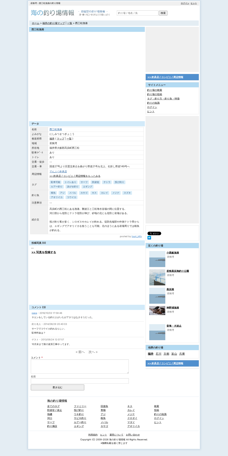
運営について (116, 434)
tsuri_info (137, 236)
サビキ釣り (80, 418)
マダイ (131, 422)
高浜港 (170, 289)
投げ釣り (119, 182)
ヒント (194, 3)
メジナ (115, 192)
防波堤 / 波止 (54, 410)
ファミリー (80, 406)
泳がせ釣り (73, 186)
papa (34, 313)
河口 (49, 418)
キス (94, 192)
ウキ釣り (79, 414)
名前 (33, 376)
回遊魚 (104, 406)
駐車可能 (55, 182)
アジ (62, 192)
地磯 (49, 414)
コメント (36, 357)
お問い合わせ (133, 434)
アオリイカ (57, 197)
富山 (174, 353)
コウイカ (71, 197)
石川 (158, 353)
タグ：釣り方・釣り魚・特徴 (163, 98)
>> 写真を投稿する (44, 252)
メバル (72, 192)
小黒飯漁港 (173, 252)
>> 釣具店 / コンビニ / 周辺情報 (165, 76)
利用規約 (93, 434)
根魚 (53, 192)
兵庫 (182, 353)
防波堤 (95, 182)
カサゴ (84, 192)
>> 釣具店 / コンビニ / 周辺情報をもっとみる (75, 175)
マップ (60, 138)
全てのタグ (53, 406)
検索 (163, 12)
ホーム (35, 23)
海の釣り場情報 (57, 400)
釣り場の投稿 (154, 94)
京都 (166, 353)
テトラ (106, 182)
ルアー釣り (57, 186)
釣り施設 (52, 426)
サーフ (84, 182)
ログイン (185, 3)
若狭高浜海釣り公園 (178, 270)
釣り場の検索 (154, 89)
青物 (103, 410)
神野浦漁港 (173, 307)
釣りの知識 (153, 102)
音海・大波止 (174, 325)
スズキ (127, 192)
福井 (52, 138)
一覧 (69, 23)
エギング (87, 186)
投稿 (156, 410)
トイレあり (70, 182)
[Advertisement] (87, 112)
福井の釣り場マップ (53, 23)
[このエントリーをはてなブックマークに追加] (149, 238)
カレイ (104, 192)
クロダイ (132, 418)
